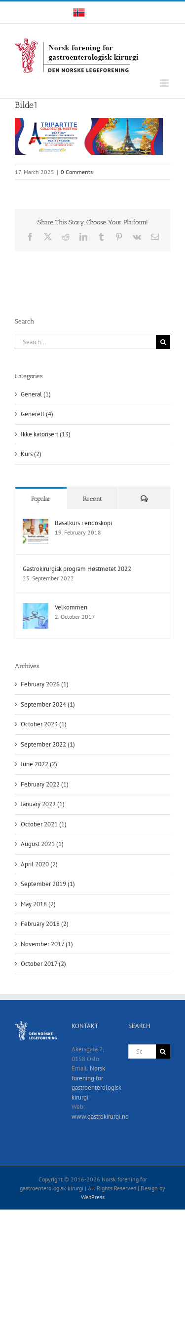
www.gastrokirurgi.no (100, 1116)
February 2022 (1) (45, 784)
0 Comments (77, 172)
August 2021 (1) (42, 844)
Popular (41, 498)
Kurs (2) (31, 454)
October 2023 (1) (44, 724)
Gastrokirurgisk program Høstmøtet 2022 (77, 569)
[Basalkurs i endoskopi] (35, 523)
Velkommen (71, 607)
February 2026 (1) (45, 684)
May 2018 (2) (38, 904)
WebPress (93, 1197)
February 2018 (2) (45, 924)
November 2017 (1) (47, 944)
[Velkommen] (35, 608)
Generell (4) (37, 414)
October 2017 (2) (43, 964)
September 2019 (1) (48, 884)
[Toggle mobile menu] (165, 83)
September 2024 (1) (48, 704)
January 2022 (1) (43, 804)
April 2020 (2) (39, 864)
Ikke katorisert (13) (46, 434)
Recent (92, 498)
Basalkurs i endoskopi (83, 523)
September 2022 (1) (48, 744)
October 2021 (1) (44, 824)
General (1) (36, 394)
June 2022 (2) (39, 764)
